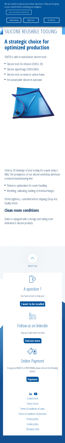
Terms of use (32, 403)
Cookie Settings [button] (13, 20)
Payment (32, 379)
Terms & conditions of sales (32, 408)
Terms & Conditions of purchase (32, 414)
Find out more (32, 341)
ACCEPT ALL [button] (51, 20)
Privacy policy (32, 419)
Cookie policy (32, 424)
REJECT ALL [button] (31, 20)
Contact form (32, 398)
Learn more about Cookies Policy (19, 12)
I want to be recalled (32, 304)
